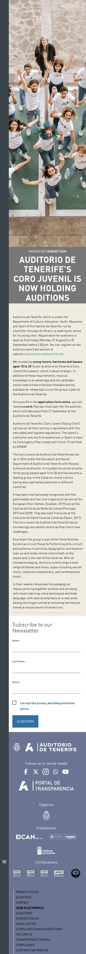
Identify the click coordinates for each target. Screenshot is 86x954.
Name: (16, 640)
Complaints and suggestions (39, 929)
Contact (22, 902)
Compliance (25, 945)
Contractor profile (32, 950)
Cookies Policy (27, 918)
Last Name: (18, 661)
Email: (16, 682)
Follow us (24, 934)
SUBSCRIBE (25, 721)
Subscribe (24, 913)
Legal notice (26, 924)
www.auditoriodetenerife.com (44, 354)
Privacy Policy (27, 892)
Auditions (24, 897)
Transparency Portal (33, 939)
